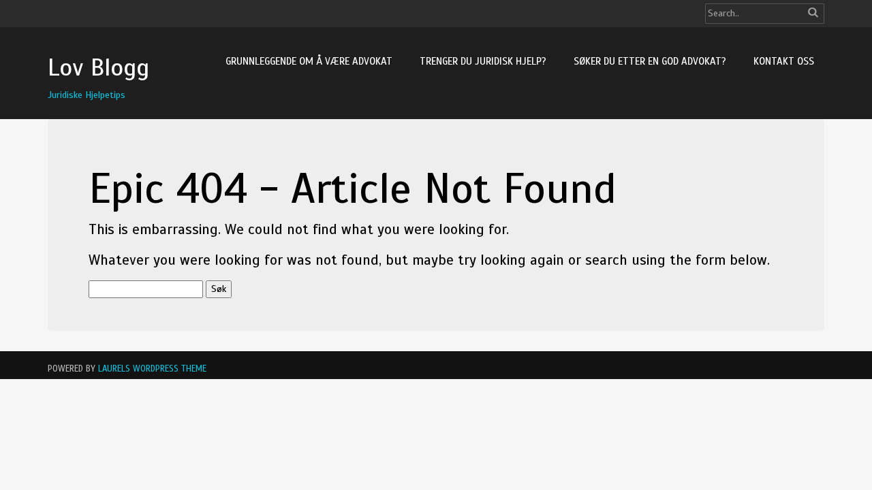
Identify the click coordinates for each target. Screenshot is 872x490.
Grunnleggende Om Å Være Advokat (308, 61)
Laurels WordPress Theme (152, 368)
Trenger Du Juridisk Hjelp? (483, 61)
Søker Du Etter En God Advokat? (650, 61)
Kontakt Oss (783, 61)
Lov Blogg (98, 67)
